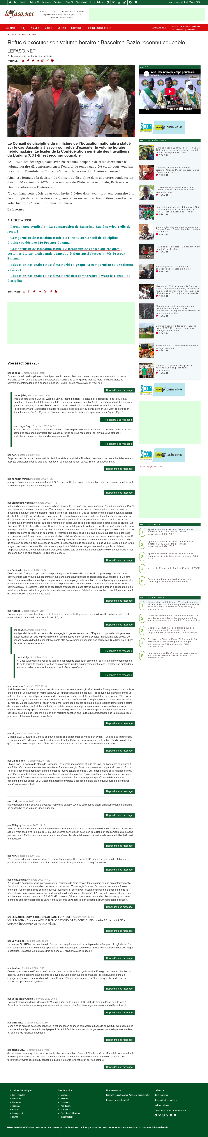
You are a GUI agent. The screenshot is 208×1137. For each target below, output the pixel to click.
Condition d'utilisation (70, 1113)
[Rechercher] (23, 28)
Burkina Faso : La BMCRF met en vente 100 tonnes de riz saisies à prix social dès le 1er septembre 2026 (178, 150)
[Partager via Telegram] (47, 60)
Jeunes (15, 1117)
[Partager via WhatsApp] (42, 60)
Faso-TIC (69, 2)
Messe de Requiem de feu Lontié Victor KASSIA (174, 568)
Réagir (163, 155)
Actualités (21, 34)
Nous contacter (161, 1095)
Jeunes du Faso (96, 2)
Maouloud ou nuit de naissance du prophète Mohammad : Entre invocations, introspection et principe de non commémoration (178, 309)
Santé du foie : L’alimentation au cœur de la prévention (177, 346)
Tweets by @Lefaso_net (150, 466)
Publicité (64, 1098)
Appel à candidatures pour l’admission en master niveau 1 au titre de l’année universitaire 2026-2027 (171, 531)
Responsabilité (67, 1117)
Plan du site (66, 1106)
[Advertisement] (148, 14)
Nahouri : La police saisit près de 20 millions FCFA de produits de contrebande (176, 367)
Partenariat (65, 1102)
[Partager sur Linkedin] (38, 60)
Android (158, 1105)
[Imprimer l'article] (52, 60)
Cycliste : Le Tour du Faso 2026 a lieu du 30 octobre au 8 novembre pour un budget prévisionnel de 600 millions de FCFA (172, 641)
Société (32, 34)
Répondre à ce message (119, 390)
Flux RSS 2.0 (66, 1109)
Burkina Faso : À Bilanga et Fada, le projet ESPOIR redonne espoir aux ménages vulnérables (176, 328)
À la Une (35, 27)
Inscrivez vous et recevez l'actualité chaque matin (128, 1095)
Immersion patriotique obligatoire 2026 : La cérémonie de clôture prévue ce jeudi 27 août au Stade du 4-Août (178, 209)
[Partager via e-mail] (23, 60)
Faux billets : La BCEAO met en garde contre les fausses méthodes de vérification (173, 654)
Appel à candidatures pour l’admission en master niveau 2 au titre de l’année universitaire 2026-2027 (171, 543)
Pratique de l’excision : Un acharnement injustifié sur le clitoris (178, 247)
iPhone (166, 1105)
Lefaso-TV (34, 2)
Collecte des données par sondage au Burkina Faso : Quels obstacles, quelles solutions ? (178, 229)
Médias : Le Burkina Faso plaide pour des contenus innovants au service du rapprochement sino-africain (171, 630)
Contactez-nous (159, 27)
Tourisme (58, 2)
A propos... (65, 1095)
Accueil (10, 34)
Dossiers (62, 27)
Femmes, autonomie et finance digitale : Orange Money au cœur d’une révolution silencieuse (177, 169)
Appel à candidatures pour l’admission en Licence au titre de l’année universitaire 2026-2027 (173, 556)
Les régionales (20, 2)
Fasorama (46, 2)
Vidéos (48, 27)
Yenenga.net (81, 2)
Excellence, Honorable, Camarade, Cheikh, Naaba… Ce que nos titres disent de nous (175, 189)
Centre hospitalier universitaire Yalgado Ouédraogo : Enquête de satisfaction (170, 580)
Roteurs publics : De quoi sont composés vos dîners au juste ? (173, 267)
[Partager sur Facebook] (28, 60)
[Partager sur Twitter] (33, 60)
